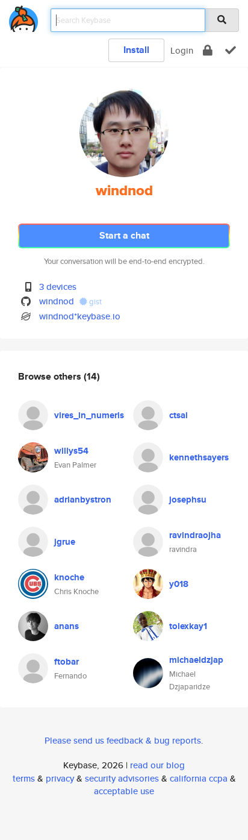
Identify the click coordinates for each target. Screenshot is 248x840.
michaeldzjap (196, 659)
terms (24, 778)
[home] (23, 17)
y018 (178, 584)
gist (94, 301)
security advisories (122, 778)
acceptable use (124, 791)
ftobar (66, 661)
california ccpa (199, 778)
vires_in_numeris (89, 415)
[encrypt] (207, 50)
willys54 (71, 450)
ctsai (178, 415)
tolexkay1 (188, 626)
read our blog (157, 765)
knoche (69, 577)
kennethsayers (199, 457)
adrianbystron (82, 499)
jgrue (64, 541)
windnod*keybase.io (79, 316)
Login (181, 50)
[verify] (230, 50)
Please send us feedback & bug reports (123, 740)
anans (66, 626)
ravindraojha (195, 535)
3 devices (57, 286)
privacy (60, 778)
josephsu (187, 499)
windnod (56, 301)
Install (136, 50)
